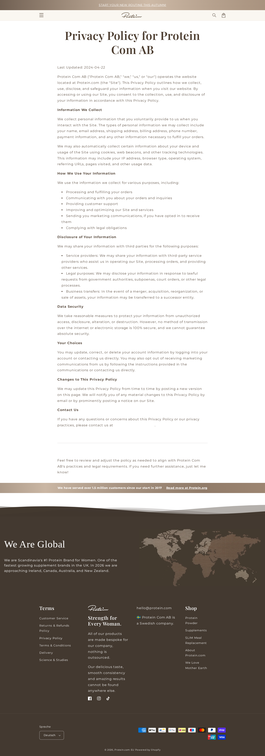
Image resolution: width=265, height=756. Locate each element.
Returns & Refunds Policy (54, 628)
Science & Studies (53, 660)
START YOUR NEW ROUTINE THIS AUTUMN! (132, 5)
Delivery (46, 653)
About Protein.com (195, 652)
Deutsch (50, 735)
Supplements (196, 630)
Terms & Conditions (55, 645)
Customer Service (53, 618)
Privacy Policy (51, 638)
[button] (214, 15)
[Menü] (41, 15)
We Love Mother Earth (196, 665)
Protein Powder (191, 620)
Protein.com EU (124, 749)
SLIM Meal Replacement (196, 640)
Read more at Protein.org (186, 488)
